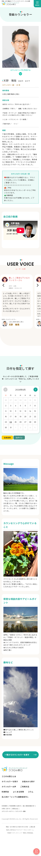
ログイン (19, 437)
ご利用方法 (24, 786)
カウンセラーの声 (9, 786)
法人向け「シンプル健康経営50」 (15, 797)
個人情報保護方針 (29, 806)
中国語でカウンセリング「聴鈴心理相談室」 (20, 833)
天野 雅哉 (14, 324)
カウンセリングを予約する (20, 70)
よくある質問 (18, 791)
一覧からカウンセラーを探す (17, 754)
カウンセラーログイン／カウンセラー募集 (14, 811)
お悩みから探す (28, 781)
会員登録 (7, 437)
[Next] (37, 285)
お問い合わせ (6, 808)
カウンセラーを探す (10, 781)
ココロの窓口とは (9, 776)
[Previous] (3, 285)
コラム (30, 791)
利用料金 (5, 791)
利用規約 (5, 806)
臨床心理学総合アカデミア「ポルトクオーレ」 (20, 830)
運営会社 (15, 808)
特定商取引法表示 (15, 806)
